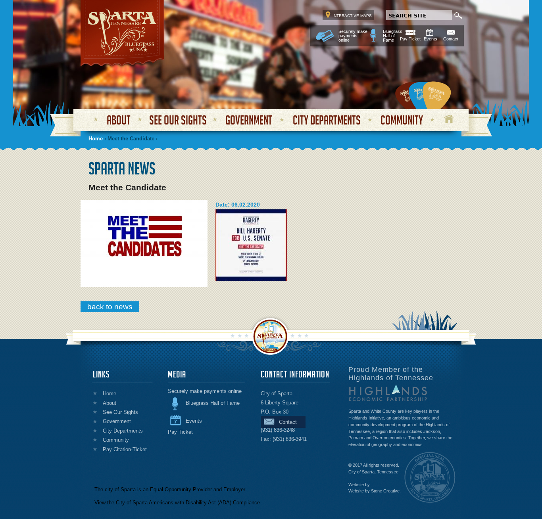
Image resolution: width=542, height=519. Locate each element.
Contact (450, 38)
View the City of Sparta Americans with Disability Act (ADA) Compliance (177, 503)
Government (248, 120)
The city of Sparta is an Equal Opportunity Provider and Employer (169, 489)
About (119, 120)
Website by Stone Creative (374, 490)
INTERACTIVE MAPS (352, 15)
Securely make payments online (352, 35)
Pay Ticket (410, 38)
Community (402, 120)
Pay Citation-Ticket (125, 449)
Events (430, 38)
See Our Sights (178, 120)
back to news (110, 307)
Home (449, 119)
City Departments (327, 120)
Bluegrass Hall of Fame (392, 35)
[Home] (122, 31)
